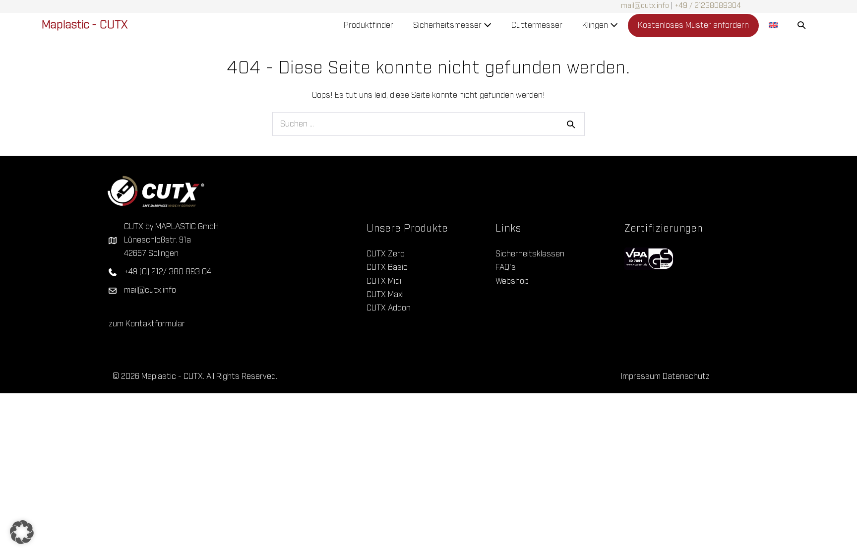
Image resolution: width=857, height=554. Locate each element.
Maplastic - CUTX (84, 25)
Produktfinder (368, 25)
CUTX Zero (386, 254)
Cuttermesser (536, 25)
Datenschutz (686, 376)
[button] (801, 25)
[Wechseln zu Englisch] (773, 25)
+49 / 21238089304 (708, 5)
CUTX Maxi (385, 295)
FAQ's (505, 267)
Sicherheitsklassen (529, 254)
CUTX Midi (384, 281)
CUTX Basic (387, 267)
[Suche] (571, 124)
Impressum (641, 376)
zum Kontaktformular (147, 324)
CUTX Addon (389, 308)
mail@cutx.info (645, 5)
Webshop (512, 281)
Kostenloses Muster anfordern (693, 25)
